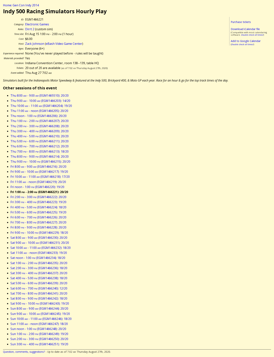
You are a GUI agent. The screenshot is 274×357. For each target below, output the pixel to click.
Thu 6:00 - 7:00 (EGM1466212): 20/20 (39, 146)
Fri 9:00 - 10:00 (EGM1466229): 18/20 (39, 233)
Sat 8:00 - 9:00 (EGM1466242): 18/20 (38, 298)
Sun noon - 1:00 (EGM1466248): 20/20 (38, 329)
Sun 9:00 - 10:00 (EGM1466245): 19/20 (40, 314)
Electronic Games (37, 24)
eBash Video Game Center (64, 44)
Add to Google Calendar (246, 41)
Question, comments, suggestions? (24, 351)
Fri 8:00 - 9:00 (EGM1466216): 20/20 (38, 167)
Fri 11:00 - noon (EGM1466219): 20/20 (38, 182)
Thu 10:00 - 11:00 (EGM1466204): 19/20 (41, 106)
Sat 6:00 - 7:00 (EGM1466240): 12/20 (38, 288)
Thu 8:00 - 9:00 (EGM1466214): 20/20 (39, 156)
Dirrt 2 (29, 29)
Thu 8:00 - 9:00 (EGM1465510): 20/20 (39, 95)
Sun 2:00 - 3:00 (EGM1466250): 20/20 (39, 339)
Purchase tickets (241, 22)
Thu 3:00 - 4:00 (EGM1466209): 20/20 (39, 131)
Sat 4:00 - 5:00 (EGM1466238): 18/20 (38, 278)
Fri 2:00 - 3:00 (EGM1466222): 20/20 (38, 197)
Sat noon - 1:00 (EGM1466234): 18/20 (37, 258)
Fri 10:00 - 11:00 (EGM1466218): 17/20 (40, 177)
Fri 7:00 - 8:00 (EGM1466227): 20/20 (38, 222)
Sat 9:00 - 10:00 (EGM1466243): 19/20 (39, 303)
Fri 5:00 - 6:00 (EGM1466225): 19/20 (38, 212)
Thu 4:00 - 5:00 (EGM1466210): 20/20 (39, 136)
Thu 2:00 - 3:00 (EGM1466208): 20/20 (39, 126)
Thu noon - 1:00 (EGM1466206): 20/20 (38, 116)
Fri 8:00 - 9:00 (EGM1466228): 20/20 (38, 227)
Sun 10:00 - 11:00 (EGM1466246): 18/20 (41, 319)
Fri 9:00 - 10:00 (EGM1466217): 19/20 (39, 172)
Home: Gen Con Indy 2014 (21, 5)
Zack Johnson (34, 44)
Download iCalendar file (245, 29)
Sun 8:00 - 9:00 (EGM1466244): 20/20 (39, 308)
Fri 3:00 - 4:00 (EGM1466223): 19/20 (38, 202)
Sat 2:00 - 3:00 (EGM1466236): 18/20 (38, 268)
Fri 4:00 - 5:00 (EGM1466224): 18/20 (38, 207)
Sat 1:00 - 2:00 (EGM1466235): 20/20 (38, 263)
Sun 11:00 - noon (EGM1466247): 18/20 (39, 324)
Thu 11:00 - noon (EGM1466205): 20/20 (39, 111)
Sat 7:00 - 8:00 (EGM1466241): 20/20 (38, 293)
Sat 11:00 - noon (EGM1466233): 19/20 (38, 253)
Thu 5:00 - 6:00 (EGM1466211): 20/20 (39, 141)
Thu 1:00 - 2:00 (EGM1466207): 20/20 (39, 121)
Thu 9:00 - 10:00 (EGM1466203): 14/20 (40, 101)
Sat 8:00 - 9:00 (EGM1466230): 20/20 (38, 238)
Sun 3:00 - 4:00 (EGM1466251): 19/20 (39, 344)
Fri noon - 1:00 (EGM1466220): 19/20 (37, 187)
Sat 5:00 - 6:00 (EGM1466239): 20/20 (38, 283)
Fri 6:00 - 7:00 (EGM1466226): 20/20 (38, 217)
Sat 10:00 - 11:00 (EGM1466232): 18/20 (40, 248)
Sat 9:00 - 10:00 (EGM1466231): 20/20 (39, 243)
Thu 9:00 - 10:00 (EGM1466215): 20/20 (40, 161)
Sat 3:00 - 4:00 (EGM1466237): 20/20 (38, 273)
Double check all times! (252, 34)
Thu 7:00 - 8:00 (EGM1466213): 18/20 (39, 151)
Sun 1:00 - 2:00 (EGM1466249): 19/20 (39, 334)
